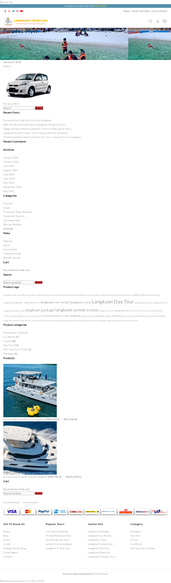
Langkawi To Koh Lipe (58, 548)
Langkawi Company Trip (101, 556)
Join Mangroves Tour (57, 539)
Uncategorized (11, 220)
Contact (7, 556)
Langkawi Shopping (99, 552)
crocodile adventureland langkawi (107, 295)
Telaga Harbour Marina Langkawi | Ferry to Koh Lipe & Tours (37, 128)
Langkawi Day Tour (113, 301)
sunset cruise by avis (22, 320)
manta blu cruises (138, 311)
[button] (22, 581)
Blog (5, 535)
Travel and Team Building (17, 211)
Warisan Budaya (12, 224)
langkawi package (40, 310)
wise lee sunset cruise (128, 320)
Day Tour (8, 345)
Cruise (7, 341)
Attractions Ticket (13, 332)
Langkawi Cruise (97, 539)
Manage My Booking (14, 548)
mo (148, 311)
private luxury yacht (34, 316)
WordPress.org (11, 257)
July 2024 (8, 174)
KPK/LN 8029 (100, 6)
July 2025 (8, 165)
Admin (7, 66)
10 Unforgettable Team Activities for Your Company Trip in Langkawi (42, 137)
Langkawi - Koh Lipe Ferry (26, 302)
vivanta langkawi (82, 320)
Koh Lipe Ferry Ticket (15, 349)
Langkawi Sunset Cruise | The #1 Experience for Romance (35, 132)
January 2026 (11, 157)
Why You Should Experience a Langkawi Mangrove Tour (34, 124)
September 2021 (12, 186)
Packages (8, 353)
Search (38, 282)
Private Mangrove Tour (59, 535)
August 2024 (10, 170)
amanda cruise (9, 295)
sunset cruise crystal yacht (44, 320)
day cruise (140, 294)
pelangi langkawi (17, 316)
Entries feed (10, 249)
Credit (7, 544)
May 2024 (9, 182)
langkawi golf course (144, 303)
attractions (22, 295)
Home (6, 531)
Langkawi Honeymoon (100, 544)
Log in (6, 245)
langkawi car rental (54, 302)
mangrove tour (122, 310)
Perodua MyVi (11, 103)
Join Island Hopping (57, 531)
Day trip (8, 203)
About (6, 539)
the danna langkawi (65, 320)
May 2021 (9, 191)
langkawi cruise (80, 302)
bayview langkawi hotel (38, 295)
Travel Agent (10, 552)
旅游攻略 (8, 228)
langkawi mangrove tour (14, 311)
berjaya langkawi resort (80, 295)
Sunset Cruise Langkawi (59, 544)
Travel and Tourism (14, 216)
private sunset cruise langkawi (62, 315)
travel (6, 207)
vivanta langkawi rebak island (104, 320)
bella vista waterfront (59, 295)
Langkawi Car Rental (99, 535)
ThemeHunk (101, 573)
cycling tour (128, 295)
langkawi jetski (160, 303)
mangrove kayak (106, 311)
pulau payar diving (89, 316)
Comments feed (12, 253)
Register (8, 241)
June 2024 (9, 178)
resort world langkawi (132, 316)
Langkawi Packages (98, 531)
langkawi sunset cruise (76, 309)
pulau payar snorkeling (110, 316)
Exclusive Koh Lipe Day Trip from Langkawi (27, 120)
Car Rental (9, 336)
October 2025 (11, 161)
